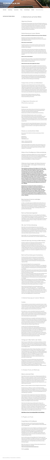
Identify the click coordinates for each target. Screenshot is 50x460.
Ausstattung (10, 9)
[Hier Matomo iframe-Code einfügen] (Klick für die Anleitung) (32, 412)
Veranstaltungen (27, 9)
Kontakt (32, 9)
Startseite (4, 9)
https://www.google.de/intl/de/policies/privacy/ (29, 446)
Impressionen (16, 9)
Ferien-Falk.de (11, 3)
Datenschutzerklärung (39, 9)
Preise (21, 9)
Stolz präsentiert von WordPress (15, 457)
